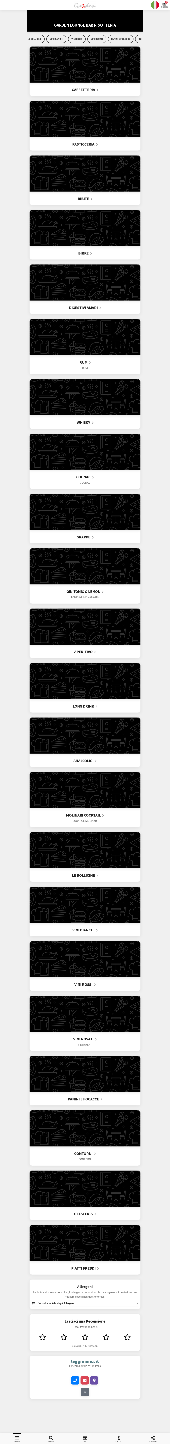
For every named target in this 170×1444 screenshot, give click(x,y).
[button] (85, 5)
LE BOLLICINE (34, 39)
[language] (155, 5)
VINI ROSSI (76, 39)
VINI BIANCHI (56, 39)
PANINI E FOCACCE (120, 39)
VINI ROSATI (97, 39)
